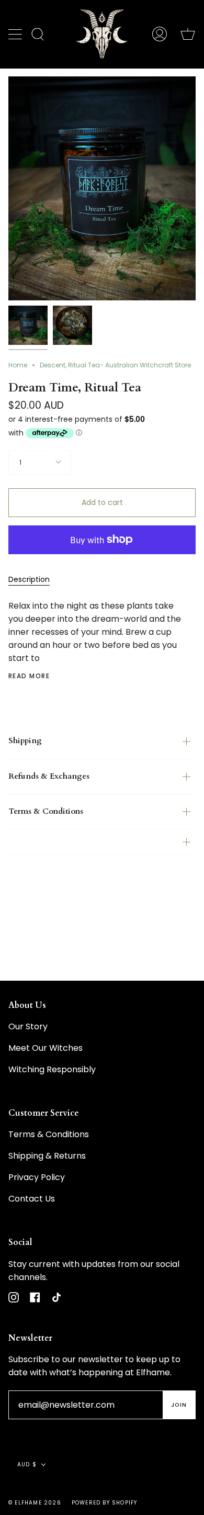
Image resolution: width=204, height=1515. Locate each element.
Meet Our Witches (45, 1048)
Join (179, 1405)
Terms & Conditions (45, 811)
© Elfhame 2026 (34, 1503)
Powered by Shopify (105, 1503)
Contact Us (31, 1199)
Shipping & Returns (47, 1156)
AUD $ (27, 1464)
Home (17, 365)
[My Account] (159, 34)
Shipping (25, 740)
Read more (29, 676)
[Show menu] (16, 34)
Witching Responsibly (52, 1069)
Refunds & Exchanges (48, 776)
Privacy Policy (36, 1177)
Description (29, 579)
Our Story (28, 1026)
